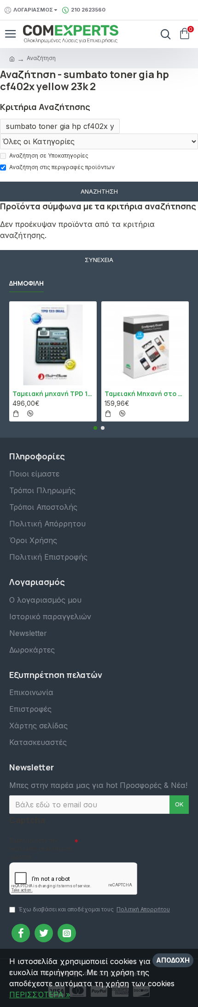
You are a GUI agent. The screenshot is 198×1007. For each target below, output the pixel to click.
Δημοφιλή (26, 283)
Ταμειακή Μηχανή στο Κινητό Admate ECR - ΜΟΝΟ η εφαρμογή (145, 394)
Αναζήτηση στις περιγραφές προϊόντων (62, 167)
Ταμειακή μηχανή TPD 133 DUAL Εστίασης (52, 394)
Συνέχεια (99, 259)
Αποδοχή (173, 960)
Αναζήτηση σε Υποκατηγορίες (48, 155)
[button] (95, 428)
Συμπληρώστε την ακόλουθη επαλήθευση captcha (40, 849)
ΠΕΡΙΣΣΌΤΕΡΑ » (39, 994)
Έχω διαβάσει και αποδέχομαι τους (94, 909)
